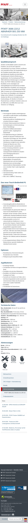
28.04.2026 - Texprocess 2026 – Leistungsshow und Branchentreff (11, 422)
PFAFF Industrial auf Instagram (9, 480)
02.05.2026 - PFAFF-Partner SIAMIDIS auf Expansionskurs (13, 416)
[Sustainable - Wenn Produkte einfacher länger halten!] (8, 497)
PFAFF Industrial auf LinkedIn (8, 478)
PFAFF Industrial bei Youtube (8, 475)
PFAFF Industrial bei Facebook (9, 472)
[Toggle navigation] (25, 4)
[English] (25, 521)
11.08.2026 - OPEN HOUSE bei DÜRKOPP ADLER (13, 405)
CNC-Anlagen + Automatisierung (12, 381)
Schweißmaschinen (8, 378)
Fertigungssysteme (8, 396)
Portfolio (11, 22)
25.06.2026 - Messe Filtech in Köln (11, 411)
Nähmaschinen (7, 374)
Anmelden (4, 519)
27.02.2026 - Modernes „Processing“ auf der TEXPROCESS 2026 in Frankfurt (13, 428)
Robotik (5, 385)
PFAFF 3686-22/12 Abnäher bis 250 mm (15, 392)
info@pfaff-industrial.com (9, 511)
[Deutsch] (25, 519)
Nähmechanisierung (19, 22)
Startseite (4, 22)
